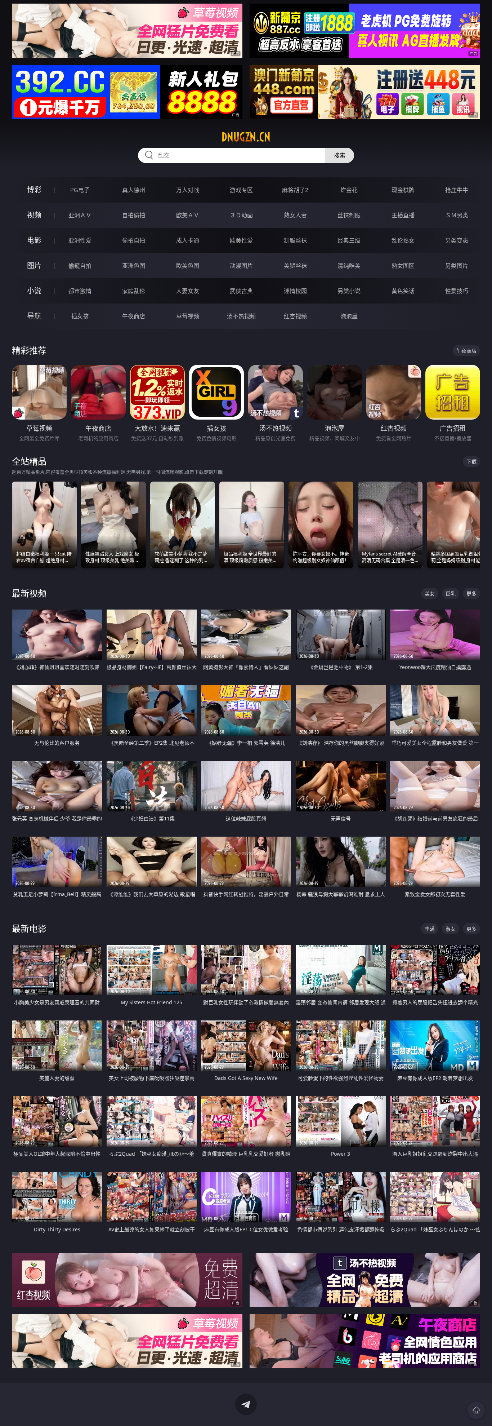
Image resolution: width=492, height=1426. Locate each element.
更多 (471, 593)
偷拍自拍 (133, 240)
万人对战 (187, 190)
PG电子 (80, 190)
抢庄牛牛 (456, 190)
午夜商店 (133, 316)
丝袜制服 (349, 215)
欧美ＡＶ (187, 215)
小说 (34, 291)
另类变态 (456, 240)
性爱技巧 (456, 291)
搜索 (339, 155)
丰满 (430, 928)
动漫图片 (241, 266)
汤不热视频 (241, 316)
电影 (34, 240)
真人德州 (133, 190)
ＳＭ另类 (456, 215)
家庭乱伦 (133, 291)
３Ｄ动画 (241, 215)
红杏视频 (295, 316)
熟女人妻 (295, 215)
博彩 (34, 190)
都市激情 (79, 291)
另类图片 (456, 266)
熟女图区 (403, 266)
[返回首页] (476, 1410)
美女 (430, 593)
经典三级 (349, 240)
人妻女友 (187, 291)
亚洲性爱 (79, 240)
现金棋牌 (403, 190)
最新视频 (29, 593)
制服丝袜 (295, 240)
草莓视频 (187, 316)
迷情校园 (295, 291)
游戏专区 (241, 190)
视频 (34, 215)
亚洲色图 (133, 266)
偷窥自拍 (79, 266)
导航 (34, 316)
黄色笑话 (403, 291)
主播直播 (403, 215)
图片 (34, 265)
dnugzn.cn (246, 137)
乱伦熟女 (403, 240)
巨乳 (451, 593)
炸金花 (349, 190)
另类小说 (349, 291)
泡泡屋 (349, 316)
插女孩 (80, 316)
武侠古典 (241, 291)
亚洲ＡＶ (79, 215)
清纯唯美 (349, 266)
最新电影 (29, 928)
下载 (471, 461)
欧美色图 (187, 266)
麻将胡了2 (295, 190)
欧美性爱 (241, 240)
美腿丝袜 (295, 266)
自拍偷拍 (133, 215)
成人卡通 (187, 240)
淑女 (451, 928)
